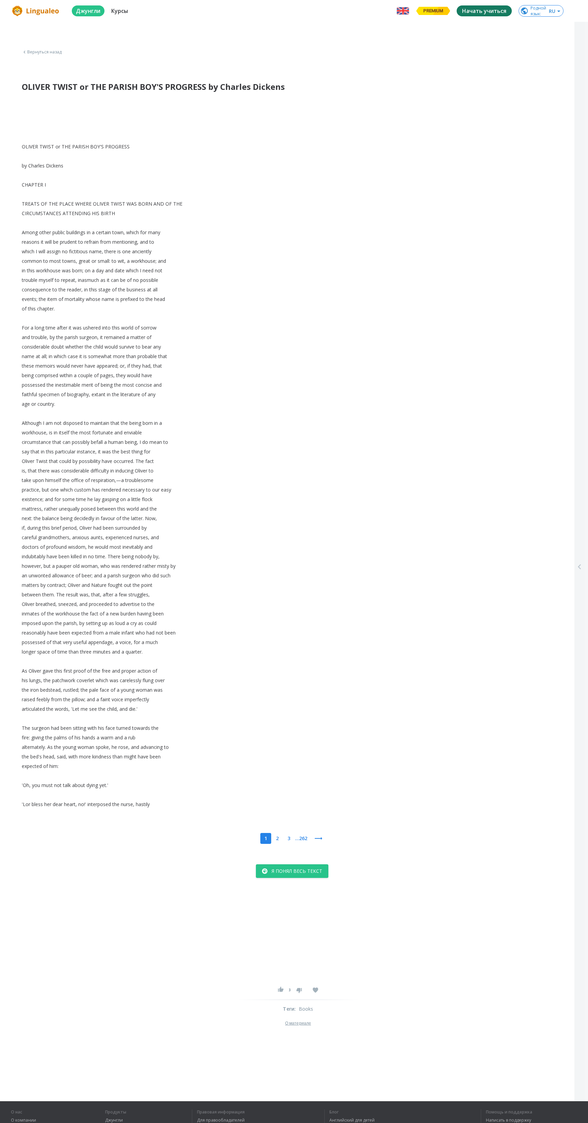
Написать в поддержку (508, 1120)
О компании (23, 1120)
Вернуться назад (44, 52)
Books (306, 1009)
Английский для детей (352, 1120)
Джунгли (114, 1120)
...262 (301, 838)
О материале (298, 1023)
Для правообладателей (221, 1120)
